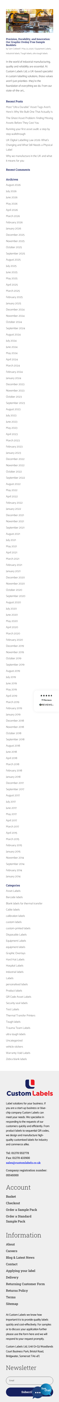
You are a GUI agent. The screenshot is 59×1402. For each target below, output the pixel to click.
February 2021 (14, 565)
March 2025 (13, 291)
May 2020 (12, 621)
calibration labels (15, 916)
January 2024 (13, 378)
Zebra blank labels (16, 1059)
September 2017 (15, 789)
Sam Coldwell (14, 49)
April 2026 (12, 210)
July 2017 (11, 801)
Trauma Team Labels (18, 1028)
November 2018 (15, 727)
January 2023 (13, 453)
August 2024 (13, 334)
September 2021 (15, 527)
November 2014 (15, 857)
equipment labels (15, 947)
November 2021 (15, 521)
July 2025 (11, 266)
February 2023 (14, 446)
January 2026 (13, 228)
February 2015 (14, 845)
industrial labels (13, 53)
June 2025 (11, 272)
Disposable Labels (16, 934)
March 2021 (12, 558)
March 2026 (13, 216)
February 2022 (14, 502)
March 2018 (12, 764)
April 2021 (11, 552)
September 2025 (15, 253)
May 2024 (11, 353)
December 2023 (15, 384)
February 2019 (14, 708)
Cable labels (13, 909)
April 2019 (11, 696)
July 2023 (11, 415)
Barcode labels (14, 897)
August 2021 (13, 534)
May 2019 (11, 689)
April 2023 (12, 434)
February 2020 (14, 640)
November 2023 (15, 390)
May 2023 (11, 428)
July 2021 (11, 540)
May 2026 (11, 203)
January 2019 (13, 714)
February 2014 (14, 870)
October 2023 (14, 396)
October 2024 (14, 322)
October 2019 (13, 658)
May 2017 (11, 814)
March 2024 (13, 365)
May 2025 (11, 278)
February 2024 (14, 372)
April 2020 (12, 627)
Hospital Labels (14, 965)
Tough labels (26, 53)
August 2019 (13, 671)
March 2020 (13, 633)
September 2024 (15, 328)
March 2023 (13, 440)
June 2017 (11, 808)
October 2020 (14, 590)
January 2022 (13, 509)
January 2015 (13, 851)
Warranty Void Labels (18, 1053)
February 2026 (14, 222)
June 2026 (11, 197)
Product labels (14, 990)
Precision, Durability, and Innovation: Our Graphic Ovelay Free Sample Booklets (28, 42)
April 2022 (12, 496)
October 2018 (13, 733)
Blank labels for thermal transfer (24, 903)
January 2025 (13, 303)
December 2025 (15, 235)
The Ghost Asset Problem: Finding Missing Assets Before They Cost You (29, 120)
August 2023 (13, 409)
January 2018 (13, 777)
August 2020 (13, 602)
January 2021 (13, 571)
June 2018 (11, 752)
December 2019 (15, 646)
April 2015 (11, 833)
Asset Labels (13, 891)
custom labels (14, 922)
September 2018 (15, 739)
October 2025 (14, 247)
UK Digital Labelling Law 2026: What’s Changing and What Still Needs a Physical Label (29, 145)
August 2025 (13, 259)
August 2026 (13, 185)
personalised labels (17, 984)
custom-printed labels (18, 928)
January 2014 (13, 876)
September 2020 (15, 596)
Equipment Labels (43, 49)
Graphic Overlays (15, 953)
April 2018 (11, 758)
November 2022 (15, 465)
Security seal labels (17, 1003)
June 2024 (11, 347)
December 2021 (15, 515)
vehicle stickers (14, 1046)
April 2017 (11, 820)
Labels (10, 978)
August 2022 (13, 484)
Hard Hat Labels (15, 959)
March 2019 (12, 702)
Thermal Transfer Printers (20, 1015)
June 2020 (12, 614)
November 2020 (15, 583)
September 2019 (15, 664)
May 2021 (11, 546)
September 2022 (15, 477)
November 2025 (15, 241)
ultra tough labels (40, 53)
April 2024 (12, 359)
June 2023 (11, 421)
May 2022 (11, 490)
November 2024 (15, 316)
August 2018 (13, 745)
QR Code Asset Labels (18, 997)
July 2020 (11, 608)
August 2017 (13, 795)
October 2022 (14, 471)
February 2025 (14, 297)
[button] (46, 701)
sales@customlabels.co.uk (23, 1163)
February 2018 (14, 770)
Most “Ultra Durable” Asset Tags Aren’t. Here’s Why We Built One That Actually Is (29, 109)
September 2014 (15, 864)
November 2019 (15, 652)
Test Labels (12, 1009)
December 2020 (15, 577)
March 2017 (12, 826)
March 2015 (12, 839)
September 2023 (15, 403)
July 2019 (11, 677)
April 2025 (12, 284)
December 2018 (15, 720)
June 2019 (11, 683)
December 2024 (15, 309)
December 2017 (15, 783)
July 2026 (11, 191)
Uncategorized (14, 1040)
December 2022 (15, 459)
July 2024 (11, 340)
